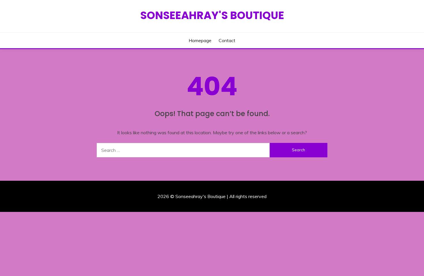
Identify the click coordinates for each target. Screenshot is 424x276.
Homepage (200, 40)
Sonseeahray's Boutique (212, 15)
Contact (227, 40)
